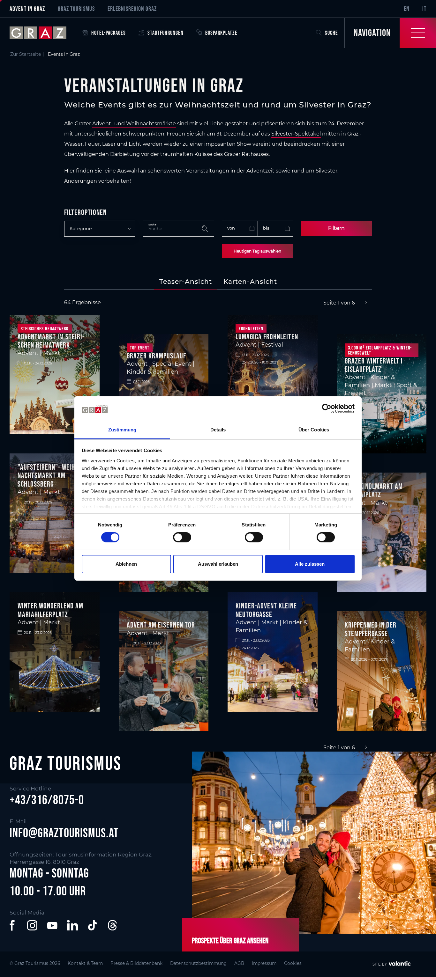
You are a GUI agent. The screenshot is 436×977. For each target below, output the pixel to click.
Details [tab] (218, 429)
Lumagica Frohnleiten (267, 336)
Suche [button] (331, 33)
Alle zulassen (310, 564)
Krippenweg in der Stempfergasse (370, 629)
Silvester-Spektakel (296, 134)
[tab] (186, 282)
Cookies (293, 963)
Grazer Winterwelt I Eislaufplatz (374, 364)
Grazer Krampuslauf (156, 355)
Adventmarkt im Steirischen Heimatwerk (51, 340)
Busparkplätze (221, 33)
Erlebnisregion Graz (132, 8)
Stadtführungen (165, 33)
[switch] (182, 537)
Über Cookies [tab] (313, 429)
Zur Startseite (25, 54)
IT (424, 8)
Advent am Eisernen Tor (161, 625)
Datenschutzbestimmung (198, 963)
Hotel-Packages (108, 33)
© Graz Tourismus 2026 (35, 963)
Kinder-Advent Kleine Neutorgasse (266, 609)
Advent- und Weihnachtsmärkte (134, 124)
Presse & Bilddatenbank (136, 963)
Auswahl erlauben (218, 564)
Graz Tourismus (76, 8)
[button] (13, 925)
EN (407, 8)
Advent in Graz (27, 8)
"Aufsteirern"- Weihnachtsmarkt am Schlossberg (47, 475)
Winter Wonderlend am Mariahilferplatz (50, 609)
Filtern (336, 228)
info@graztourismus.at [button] (64, 833)
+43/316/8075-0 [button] (47, 800)
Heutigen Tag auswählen (257, 251)
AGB (239, 963)
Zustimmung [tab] (122, 429)
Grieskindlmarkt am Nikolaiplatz (374, 490)
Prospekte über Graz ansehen (230, 940)
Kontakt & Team (85, 963)
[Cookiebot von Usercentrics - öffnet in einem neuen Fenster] (327, 408)
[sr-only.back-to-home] (43, 33)
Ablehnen (126, 564)
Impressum (264, 963)
